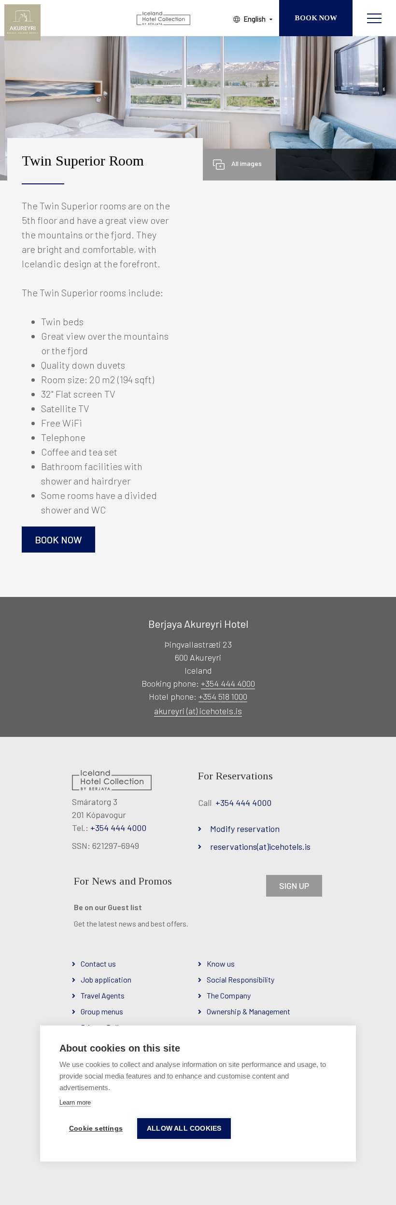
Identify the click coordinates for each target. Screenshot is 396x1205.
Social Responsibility (240, 979)
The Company (229, 995)
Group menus (102, 1011)
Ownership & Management (248, 1011)
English (254, 18)
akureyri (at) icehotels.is (198, 711)
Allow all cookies (184, 1128)
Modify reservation (245, 828)
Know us (221, 963)
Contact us (98, 963)
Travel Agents (103, 995)
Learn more (75, 1102)
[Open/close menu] (374, 18)
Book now (58, 539)
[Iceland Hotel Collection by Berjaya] (164, 18)
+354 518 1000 (222, 696)
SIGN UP (294, 885)
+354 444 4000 (228, 683)
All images (246, 163)
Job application (106, 979)
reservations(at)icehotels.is (260, 846)
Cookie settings (96, 1128)
